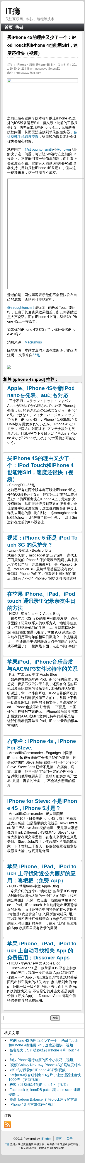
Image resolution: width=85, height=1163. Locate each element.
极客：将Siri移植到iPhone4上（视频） (40, 1085)
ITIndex (46, 1138)
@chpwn (63, 149)
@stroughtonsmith (39, 149)
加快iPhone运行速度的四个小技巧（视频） (43, 1060)
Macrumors (33, 342)
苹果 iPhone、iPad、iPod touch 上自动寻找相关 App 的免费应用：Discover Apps (41, 951)
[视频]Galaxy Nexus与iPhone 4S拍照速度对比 (45, 1065)
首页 (9, 27)
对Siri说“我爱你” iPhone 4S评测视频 (38, 1070)
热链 (19, 27)
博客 (59, 1138)
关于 (69, 1138)
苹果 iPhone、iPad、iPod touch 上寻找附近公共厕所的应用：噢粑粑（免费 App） (41, 873)
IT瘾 (12, 11)
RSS (7, 1124)
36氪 (36, 355)
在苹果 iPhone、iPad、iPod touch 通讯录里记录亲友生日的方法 (41, 601)
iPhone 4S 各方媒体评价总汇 (32, 1104)
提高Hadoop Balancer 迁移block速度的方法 (43, 1099)
